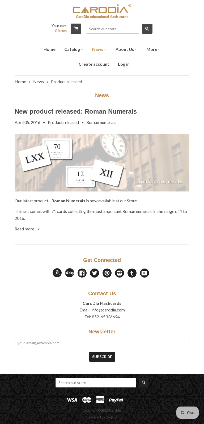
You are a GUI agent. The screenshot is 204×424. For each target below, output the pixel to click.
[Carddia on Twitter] (94, 273)
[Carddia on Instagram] (119, 273)
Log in (124, 63)
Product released (63, 122)
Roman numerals (101, 122)
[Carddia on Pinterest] (107, 273)
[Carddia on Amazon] (57, 275)
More (152, 49)
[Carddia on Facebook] (82, 273)
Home (50, 49)
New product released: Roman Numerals (76, 111)
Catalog (72, 49)
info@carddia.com (108, 309)
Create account (94, 63)
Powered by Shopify (102, 417)
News (98, 49)
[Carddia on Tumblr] (132, 273)
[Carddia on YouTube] (144, 273)
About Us (125, 49)
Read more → (27, 228)
